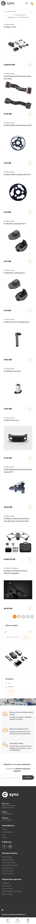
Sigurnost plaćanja (8, 860)
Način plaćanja (6, 857)
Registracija (5, 883)
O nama (4, 829)
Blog (3, 835)
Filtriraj (25, 637)
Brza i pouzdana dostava (10, 865)
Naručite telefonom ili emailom (11, 891)
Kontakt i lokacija (7, 832)
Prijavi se (28, 777)
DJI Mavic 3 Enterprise (11, 568)
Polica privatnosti (7, 873)
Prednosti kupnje (7, 868)
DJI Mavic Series (9, 24)
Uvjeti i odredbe (7, 894)
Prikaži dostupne (20, 15)
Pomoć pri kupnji (7, 888)
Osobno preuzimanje (8, 862)
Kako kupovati (6, 886)
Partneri (4, 837)
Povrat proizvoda (7, 871)
